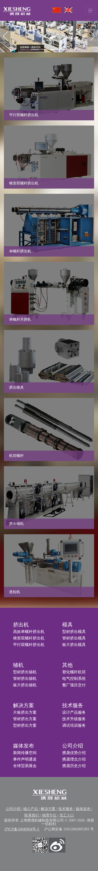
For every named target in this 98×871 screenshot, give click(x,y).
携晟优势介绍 (74, 753)
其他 (67, 665)
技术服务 (72, 705)
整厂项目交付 (74, 685)
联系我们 (32, 815)
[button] (5, 36)
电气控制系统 (74, 678)
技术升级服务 (74, 719)
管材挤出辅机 (25, 678)
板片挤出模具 (74, 645)
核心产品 (31, 809)
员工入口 (66, 815)
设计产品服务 (74, 712)
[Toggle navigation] (90, 10)
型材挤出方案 (25, 725)
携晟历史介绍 (74, 766)
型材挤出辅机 (25, 672)
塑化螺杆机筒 (74, 672)
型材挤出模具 (74, 632)
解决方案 (23, 705)
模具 (67, 624)
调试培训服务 (74, 725)
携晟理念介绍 (74, 759)
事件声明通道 (25, 759)
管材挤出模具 (74, 638)
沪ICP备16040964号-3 (22, 829)
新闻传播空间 (25, 753)
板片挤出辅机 (25, 685)
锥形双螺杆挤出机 (28, 638)
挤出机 (21, 624)
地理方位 (49, 815)
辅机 (18, 665)
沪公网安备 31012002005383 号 (69, 829)
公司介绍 (72, 746)
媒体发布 (23, 746)
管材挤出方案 (25, 719)
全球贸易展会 (25, 766)
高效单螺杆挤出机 (28, 632)
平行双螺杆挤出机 (28, 645)
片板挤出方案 (25, 712)
